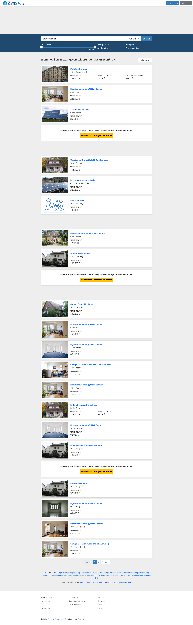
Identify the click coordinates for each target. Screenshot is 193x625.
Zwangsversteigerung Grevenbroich (86, 575)
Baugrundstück (77, 200)
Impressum (45, 601)
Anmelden (186, 3)
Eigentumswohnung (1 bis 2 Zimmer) (86, 344)
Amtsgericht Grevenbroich (105, 582)
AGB (42, 605)
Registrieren (172, 3)
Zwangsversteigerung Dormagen (113, 575)
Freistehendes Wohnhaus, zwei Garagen (88, 233)
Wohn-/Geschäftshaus (80, 253)
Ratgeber (102, 601)
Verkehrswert (46, 44)
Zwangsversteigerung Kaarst (91, 573)
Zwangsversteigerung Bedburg (68, 573)
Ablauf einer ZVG (76, 605)
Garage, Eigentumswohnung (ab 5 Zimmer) (89, 544)
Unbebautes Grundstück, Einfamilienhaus (89, 160)
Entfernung (145, 60)
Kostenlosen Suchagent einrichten (96, 135)
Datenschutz (46, 608)
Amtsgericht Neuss (87, 582)
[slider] (41, 47)
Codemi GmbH (54, 619)
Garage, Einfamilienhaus (81, 304)
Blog (100, 608)
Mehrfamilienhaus (78, 69)
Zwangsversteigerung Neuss (61, 575)
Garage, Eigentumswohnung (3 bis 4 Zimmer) (90, 364)
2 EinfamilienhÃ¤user (79, 109)
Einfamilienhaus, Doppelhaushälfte (86, 445)
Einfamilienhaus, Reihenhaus (83, 405)
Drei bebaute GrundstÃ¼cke (82, 180)
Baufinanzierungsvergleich (80, 601)
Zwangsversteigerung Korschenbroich (117, 573)
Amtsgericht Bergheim (124, 582)
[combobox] (84, 38)
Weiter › (105, 562)
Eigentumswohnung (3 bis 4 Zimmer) (86, 89)
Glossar (101, 605)
